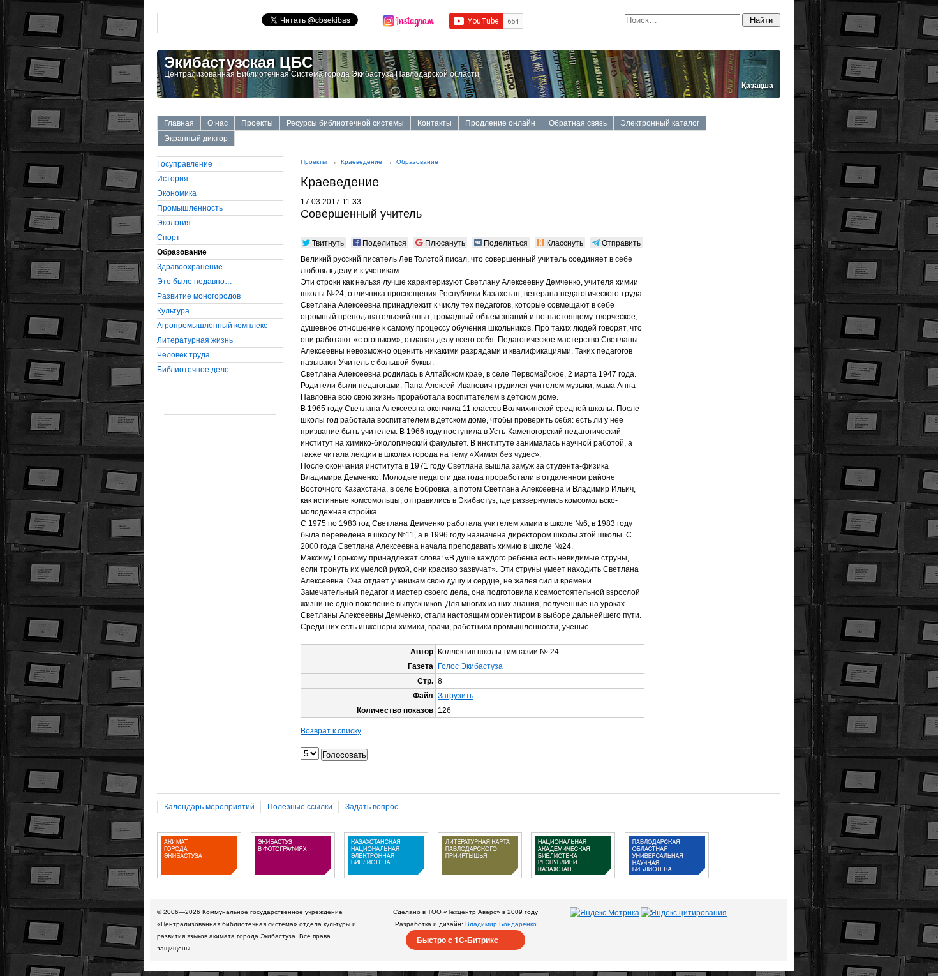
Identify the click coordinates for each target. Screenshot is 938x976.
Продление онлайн (500, 123)
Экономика (177, 193)
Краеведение (361, 161)
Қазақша (757, 85)
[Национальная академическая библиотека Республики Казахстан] (573, 882)
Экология (174, 222)
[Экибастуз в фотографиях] (293, 882)
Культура (173, 310)
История (172, 178)
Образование (417, 161)
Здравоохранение (190, 266)
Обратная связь (578, 123)
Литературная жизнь (195, 340)
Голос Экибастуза (470, 666)
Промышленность (190, 208)
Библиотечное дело (193, 369)
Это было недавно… (194, 281)
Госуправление (184, 164)
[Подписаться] (409, 23)
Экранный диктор (196, 138)
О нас (217, 123)
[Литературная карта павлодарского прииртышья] (480, 882)
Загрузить (455, 695)
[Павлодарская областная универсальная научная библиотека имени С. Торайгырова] (667, 882)
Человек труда (183, 354)
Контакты (434, 123)
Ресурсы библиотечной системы (345, 123)
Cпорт (168, 237)
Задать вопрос (371, 806)
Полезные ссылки (299, 806)
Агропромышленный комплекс (212, 325)
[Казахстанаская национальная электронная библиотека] (386, 882)
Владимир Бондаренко (501, 923)
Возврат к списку (331, 730)
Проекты (257, 123)
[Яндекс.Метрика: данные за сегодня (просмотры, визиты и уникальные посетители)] (604, 913)
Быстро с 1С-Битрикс (457, 939)
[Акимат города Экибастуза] (199, 882)
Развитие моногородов (199, 296)
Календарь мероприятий (209, 806)
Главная (179, 123)
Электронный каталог (659, 123)
